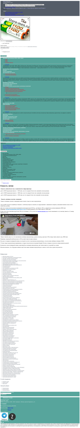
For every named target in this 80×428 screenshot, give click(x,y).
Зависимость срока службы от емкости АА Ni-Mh (11, 369)
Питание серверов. (6, 345)
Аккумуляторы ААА (7, 84)
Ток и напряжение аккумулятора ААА (9, 315)
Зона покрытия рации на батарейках (9, 262)
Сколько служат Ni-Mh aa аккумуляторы (10, 298)
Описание (7, 64)
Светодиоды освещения (8, 128)
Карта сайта (5, 383)
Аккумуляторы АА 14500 (8, 103)
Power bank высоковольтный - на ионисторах (11, 337)
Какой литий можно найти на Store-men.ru (10, 263)
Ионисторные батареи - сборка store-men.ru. (10, 347)
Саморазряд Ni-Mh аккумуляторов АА (9, 291)
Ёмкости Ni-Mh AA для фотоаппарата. (9, 357)
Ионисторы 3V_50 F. (6, 346)
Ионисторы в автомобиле (10, 14)
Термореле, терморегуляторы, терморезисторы (14, 89)
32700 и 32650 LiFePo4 (7, 308)
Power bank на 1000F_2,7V (7, 338)
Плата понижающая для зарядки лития (9, 325)
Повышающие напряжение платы (13, 92)
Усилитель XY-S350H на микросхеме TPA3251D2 (11, 364)
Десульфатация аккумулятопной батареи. (10, 350)
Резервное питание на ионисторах (9, 366)
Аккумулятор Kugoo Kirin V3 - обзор (9, 376)
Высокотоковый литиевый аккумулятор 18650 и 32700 (12, 277)
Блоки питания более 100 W (10, 105)
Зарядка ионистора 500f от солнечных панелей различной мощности (15, 306)
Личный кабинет (6, 388)
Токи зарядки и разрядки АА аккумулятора (10, 358)
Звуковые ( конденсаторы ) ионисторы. (10, 329)
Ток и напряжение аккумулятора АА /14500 (14, 12)
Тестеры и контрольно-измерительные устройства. (14, 127)
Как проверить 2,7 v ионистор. (8, 318)
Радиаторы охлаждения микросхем (12, 88)
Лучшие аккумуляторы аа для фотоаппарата (10, 290)
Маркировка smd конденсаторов (8, 327)
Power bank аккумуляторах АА (8, 355)
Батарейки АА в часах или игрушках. (9, 259)
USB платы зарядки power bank (8, 356)
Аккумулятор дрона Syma (10, 73)
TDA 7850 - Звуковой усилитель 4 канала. (10, 258)
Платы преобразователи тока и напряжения (14, 91)
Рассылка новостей (6, 390)
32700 (6, 61)
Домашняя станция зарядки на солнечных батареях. (12, 302)
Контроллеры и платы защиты (11, 94)
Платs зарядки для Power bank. (8, 317)
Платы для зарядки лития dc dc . (8, 328)
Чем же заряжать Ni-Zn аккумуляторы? (10, 287)
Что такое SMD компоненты (8, 311)
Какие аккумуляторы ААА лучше (9, 288)
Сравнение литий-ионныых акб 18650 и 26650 (14, 15)
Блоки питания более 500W (10, 109)
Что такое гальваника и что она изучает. (10, 272)
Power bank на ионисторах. (7, 310)
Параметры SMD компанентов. (8, 331)
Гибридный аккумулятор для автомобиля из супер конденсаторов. (14, 260)
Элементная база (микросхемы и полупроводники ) (15, 90)
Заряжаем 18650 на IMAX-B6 (8, 307)
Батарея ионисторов (6, 351)
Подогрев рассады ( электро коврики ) (14, 134)
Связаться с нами (6, 381)
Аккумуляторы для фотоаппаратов (10, 69)
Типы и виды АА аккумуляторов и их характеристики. (12, 281)
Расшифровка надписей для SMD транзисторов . (11, 368)
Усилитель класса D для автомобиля (9, 374)
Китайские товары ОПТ (8, 82)
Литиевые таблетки (9, 62)
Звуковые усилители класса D (9, 117)
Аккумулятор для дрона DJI (10, 74)
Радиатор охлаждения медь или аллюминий (10, 292)
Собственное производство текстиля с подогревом (15, 133)
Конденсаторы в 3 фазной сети (8, 332)
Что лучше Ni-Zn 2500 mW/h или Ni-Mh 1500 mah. (12, 299)
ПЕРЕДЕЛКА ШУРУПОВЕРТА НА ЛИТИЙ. (11, 283)
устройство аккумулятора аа (8, 296)
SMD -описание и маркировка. (8, 330)
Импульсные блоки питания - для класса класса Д (11, 372)
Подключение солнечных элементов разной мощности (12, 320)
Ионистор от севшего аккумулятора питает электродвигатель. (14, 280)
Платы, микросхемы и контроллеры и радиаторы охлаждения (17, 86)
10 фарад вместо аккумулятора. (8, 336)
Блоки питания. (6, 104)
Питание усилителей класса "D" (8, 365)
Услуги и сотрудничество (8, 132)
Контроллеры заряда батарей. (8, 312)
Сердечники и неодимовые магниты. (12, 95)
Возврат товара (5, 382)
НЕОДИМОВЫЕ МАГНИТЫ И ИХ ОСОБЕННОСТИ (12, 264)
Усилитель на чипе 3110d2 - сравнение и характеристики (13, 371)
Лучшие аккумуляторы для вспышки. (9, 316)
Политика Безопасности (7, 273)
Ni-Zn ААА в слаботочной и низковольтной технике (12, 257)
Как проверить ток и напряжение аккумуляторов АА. (12, 300)
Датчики (5, 70)
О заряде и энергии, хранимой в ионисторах (11, 275)
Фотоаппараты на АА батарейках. (9, 335)
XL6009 (6, 87)
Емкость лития (6, 182)
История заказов (6, 389)
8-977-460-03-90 (6, 43)
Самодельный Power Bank (7, 295)
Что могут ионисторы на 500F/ (11, 13)
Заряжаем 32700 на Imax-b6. (8, 313)
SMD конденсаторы (9, 120)
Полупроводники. (6, 326)
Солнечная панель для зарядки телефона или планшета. (12, 289)
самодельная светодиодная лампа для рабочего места (12, 293)
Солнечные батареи (7, 130)
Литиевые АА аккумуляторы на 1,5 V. (9, 279)
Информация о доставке (7, 270)
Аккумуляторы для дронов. (9, 72)
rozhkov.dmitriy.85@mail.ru (10, 7)
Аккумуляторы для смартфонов (10, 83)
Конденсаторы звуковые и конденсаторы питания (11, 373)
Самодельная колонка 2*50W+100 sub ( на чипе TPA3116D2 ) (13, 367)
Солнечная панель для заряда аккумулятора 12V (11, 362)
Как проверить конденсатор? (8, 334)
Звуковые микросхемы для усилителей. (10, 348)
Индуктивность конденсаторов (8, 333)
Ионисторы (5, 115)
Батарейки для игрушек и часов (10, 116)
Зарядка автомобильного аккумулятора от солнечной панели (13, 370)
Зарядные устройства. (8, 114)
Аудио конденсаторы (9, 121)
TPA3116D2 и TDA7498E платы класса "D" (10, 352)
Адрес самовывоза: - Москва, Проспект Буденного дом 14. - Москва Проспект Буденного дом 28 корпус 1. (25, 4)
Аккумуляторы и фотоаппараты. (8, 354)
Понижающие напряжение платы (13, 93)
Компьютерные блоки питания (11, 107)
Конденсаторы (6, 119)
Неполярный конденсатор (7, 339)
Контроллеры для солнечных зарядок (12, 108)
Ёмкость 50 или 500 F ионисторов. (9, 344)
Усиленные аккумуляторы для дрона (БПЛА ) (11, 319)
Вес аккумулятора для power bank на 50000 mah (11, 297)
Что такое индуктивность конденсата (9, 343)
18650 (6, 59)
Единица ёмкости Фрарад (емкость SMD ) (10, 261)
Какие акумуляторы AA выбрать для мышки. (11, 314)
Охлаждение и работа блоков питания (9, 375)
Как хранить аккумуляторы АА (8, 301)
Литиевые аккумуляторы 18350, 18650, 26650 (13, 58)
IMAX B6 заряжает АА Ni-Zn (8, 256)
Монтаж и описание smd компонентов (9, 309)
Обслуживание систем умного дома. (9, 353)
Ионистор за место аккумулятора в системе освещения (12, 282)
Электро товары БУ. (7, 71)
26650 (6, 60)
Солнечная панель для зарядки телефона (10, 363)
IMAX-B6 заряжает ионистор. (8, 276)
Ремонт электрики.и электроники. (12, 135)
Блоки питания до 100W (10, 106)
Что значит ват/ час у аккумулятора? (9, 269)
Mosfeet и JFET (5, 324)
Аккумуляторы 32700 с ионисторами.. (9, 349)
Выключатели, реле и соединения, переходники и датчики (16, 131)
